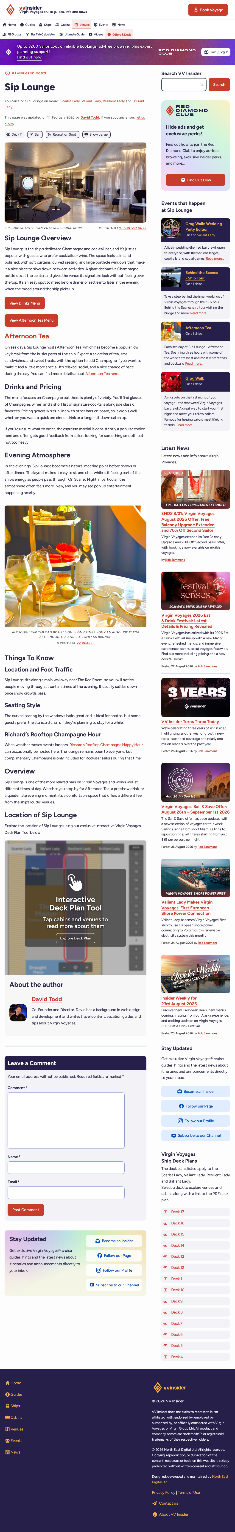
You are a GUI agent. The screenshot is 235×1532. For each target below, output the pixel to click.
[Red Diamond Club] (177, 52)
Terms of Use (189, 1492)
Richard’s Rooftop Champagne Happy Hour (106, 744)
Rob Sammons (175, 559)
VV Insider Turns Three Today (190, 721)
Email (14, 1182)
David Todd (90, 117)
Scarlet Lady (70, 101)
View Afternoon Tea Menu (31, 320)
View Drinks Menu (24, 303)
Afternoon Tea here (101, 373)
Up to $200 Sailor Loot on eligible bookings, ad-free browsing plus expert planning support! (84, 52)
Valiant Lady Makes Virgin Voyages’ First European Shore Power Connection (187, 907)
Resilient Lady (114, 101)
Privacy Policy (163, 1492)
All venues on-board (29, 73)
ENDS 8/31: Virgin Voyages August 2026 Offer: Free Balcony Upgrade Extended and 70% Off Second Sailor (188, 522)
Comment (18, 1087)
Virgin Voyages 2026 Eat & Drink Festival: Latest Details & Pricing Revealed (186, 621)
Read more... (215, 258)
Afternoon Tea (27, 336)
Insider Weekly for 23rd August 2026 (179, 1000)
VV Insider (86, 643)
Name (14, 1156)
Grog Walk (194, 378)
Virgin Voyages (132, 228)
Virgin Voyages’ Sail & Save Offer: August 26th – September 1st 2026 (195, 809)
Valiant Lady (91, 101)
